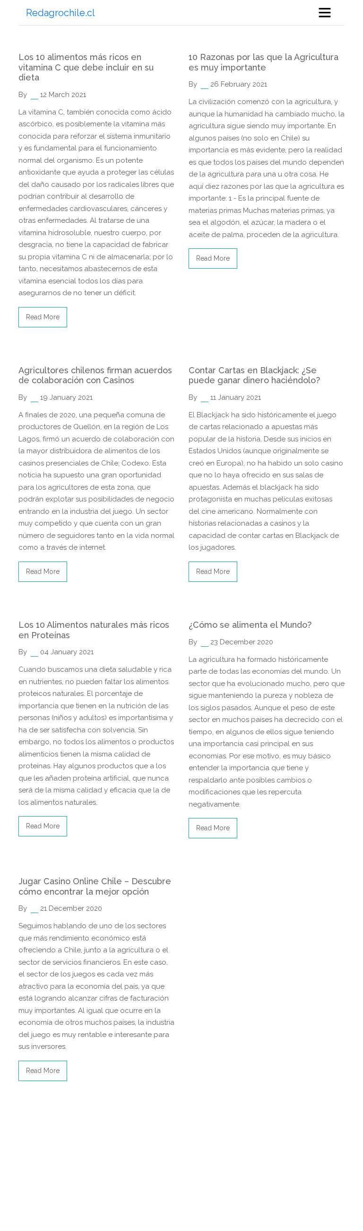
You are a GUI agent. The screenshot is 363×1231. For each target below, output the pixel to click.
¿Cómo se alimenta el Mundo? (250, 625)
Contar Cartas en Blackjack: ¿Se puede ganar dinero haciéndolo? (254, 375)
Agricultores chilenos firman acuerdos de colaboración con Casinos (95, 375)
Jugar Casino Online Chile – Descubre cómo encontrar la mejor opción (94, 886)
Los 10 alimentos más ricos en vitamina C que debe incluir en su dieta (86, 67)
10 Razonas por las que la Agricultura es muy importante (263, 62)
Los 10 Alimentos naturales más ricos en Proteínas (93, 630)
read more (43, 317)
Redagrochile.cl (60, 12)
